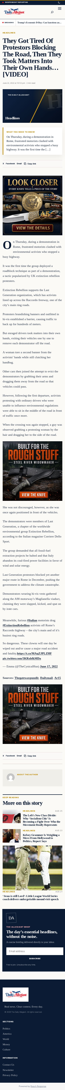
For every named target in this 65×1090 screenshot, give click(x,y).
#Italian (32, 620)
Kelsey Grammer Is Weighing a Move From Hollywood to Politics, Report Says (41, 838)
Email (19, 163)
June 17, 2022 (49, 666)
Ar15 (57, 678)
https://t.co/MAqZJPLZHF (34, 653)
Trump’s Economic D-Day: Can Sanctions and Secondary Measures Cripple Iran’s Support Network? (40, 22)
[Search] (52, 12)
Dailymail (46, 678)
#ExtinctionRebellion (16, 625)
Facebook (10, 163)
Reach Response (38, 1086)
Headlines (9, 33)
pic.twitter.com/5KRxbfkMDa (22, 658)
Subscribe (35, 958)
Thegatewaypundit (26, 678)
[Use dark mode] (59, 2)
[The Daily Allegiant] (14, 11)
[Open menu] (59, 12)
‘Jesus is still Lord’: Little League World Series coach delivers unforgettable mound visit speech (30, 897)
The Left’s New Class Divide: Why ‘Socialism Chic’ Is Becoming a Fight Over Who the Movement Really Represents (41, 820)
